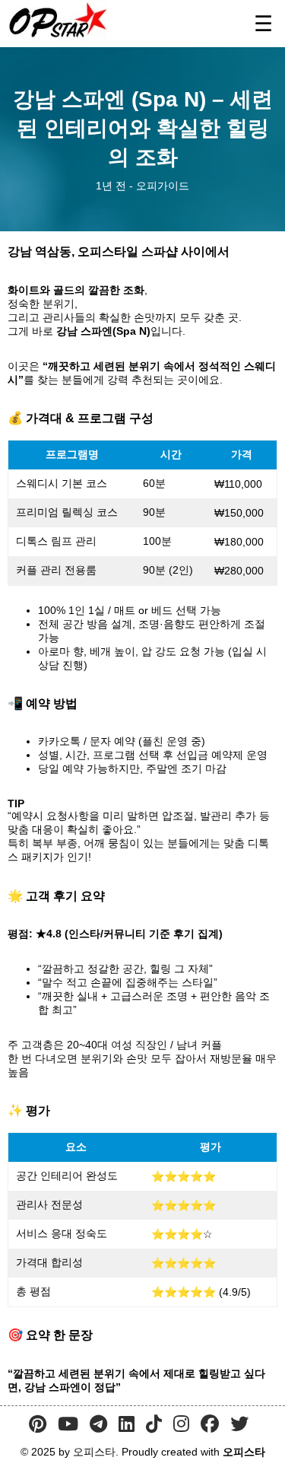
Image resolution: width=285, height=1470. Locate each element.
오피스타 (244, 1452)
